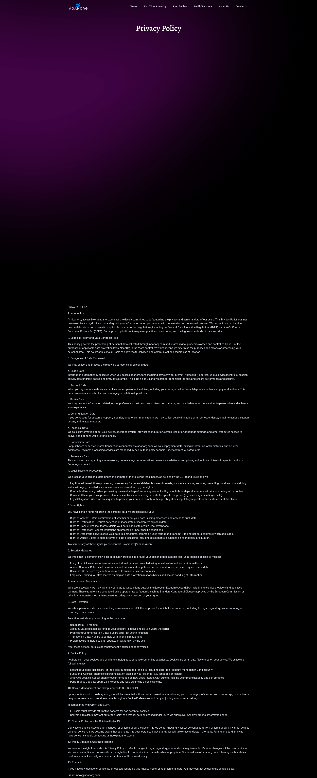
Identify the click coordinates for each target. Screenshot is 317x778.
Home (133, 6)
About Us (224, 6)
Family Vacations (203, 6)
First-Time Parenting (154, 6)
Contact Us (242, 6)
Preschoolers (180, 6)
